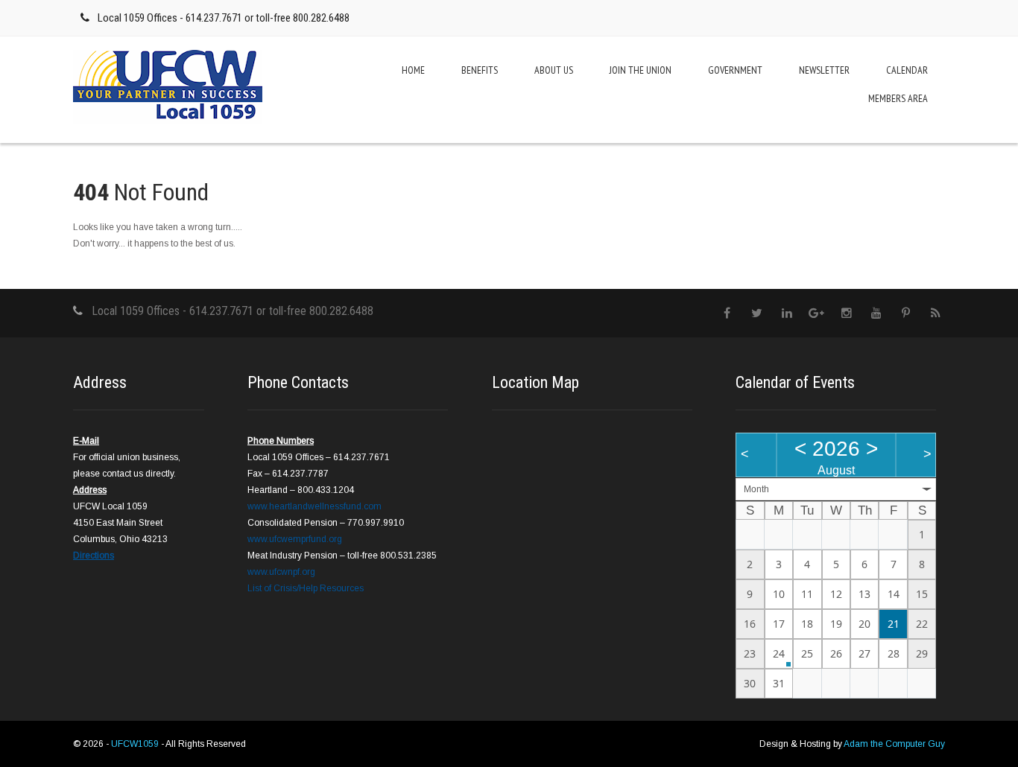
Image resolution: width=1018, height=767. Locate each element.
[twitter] (756, 313)
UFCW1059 (136, 744)
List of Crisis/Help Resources (305, 588)
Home (413, 70)
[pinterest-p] (906, 313)
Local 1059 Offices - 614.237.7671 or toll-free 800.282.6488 (224, 18)
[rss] (935, 313)
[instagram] (846, 313)
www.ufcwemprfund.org (294, 539)
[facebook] (727, 313)
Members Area (898, 98)
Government (735, 70)
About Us (553, 70)
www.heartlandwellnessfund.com (314, 506)
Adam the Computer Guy (894, 744)
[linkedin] (786, 313)
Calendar (907, 70)
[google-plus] (816, 313)
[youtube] (876, 313)
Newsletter (824, 70)
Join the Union (640, 70)
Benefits (479, 70)
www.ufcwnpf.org (281, 572)
